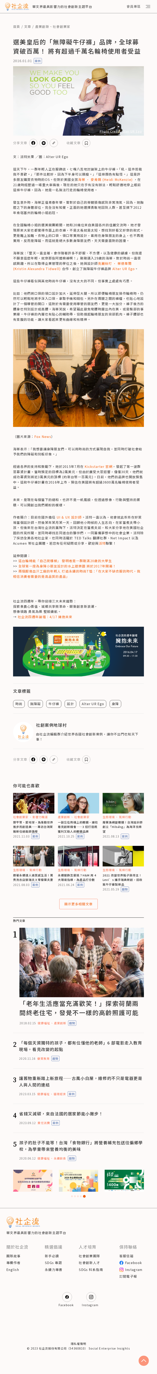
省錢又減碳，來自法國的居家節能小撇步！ (61, 1114)
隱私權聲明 (78, 1344)
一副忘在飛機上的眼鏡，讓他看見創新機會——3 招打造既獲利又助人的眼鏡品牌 (78, 826)
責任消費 (43, 1123)
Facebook (133, 1262)
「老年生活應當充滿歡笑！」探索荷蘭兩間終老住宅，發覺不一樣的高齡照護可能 (79, 1008)
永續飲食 (60, 1158)
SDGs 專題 (53, 1262)
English (12, 1269)
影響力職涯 (40, 817)
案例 (38, 61)
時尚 (18, 703)
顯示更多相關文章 (78, 903)
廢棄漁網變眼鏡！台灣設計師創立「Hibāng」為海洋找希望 (123, 826)
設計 (70, 703)
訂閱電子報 (128, 1276)
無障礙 (35, 703)
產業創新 (42, 26)
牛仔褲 (53, 703)
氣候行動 (125, 817)
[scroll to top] (144, 1361)
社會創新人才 (89, 1262)
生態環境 (109, 817)
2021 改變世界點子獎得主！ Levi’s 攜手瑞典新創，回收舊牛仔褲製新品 (122, 879)
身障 (115, 703)
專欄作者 (13, 1262)
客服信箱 (126, 1255)
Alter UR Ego (93, 703)
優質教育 (43, 1058)
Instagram (134, 1269)
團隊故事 (13, 1255)
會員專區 (134, 6)
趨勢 (125, 889)
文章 (27, 26)
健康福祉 (44, 1023)
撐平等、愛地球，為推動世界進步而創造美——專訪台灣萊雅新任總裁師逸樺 (33, 826)
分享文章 (20, 142)
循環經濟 (60, 1094)
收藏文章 (73, 142)
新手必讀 (52, 1255)
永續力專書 (53, 1269)
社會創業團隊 (89, 1255)
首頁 (16, 26)
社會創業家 (61, 26)
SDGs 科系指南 (91, 1269)
